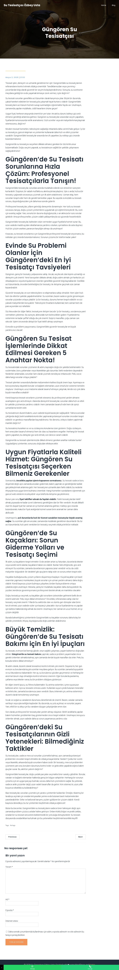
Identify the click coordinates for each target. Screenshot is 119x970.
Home (103, 5)
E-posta (9, 910)
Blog (113, 5)
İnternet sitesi (11, 921)
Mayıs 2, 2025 (11, 77)
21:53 (22, 77)
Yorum (9, 867)
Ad (7, 899)
